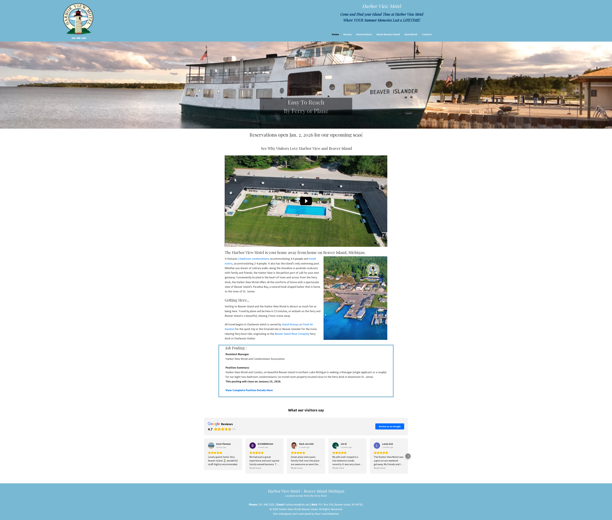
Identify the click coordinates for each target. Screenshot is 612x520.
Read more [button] (255, 474)
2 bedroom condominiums (254, 265)
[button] (204, 462)
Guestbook (410, 34)
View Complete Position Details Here (249, 396)
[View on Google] (211, 451)
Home (335, 34)
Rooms (347, 34)
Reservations (364, 34)
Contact (427, 34)
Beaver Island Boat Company (292, 339)
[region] (306, 85)
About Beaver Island (388, 34)
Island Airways (290, 330)
